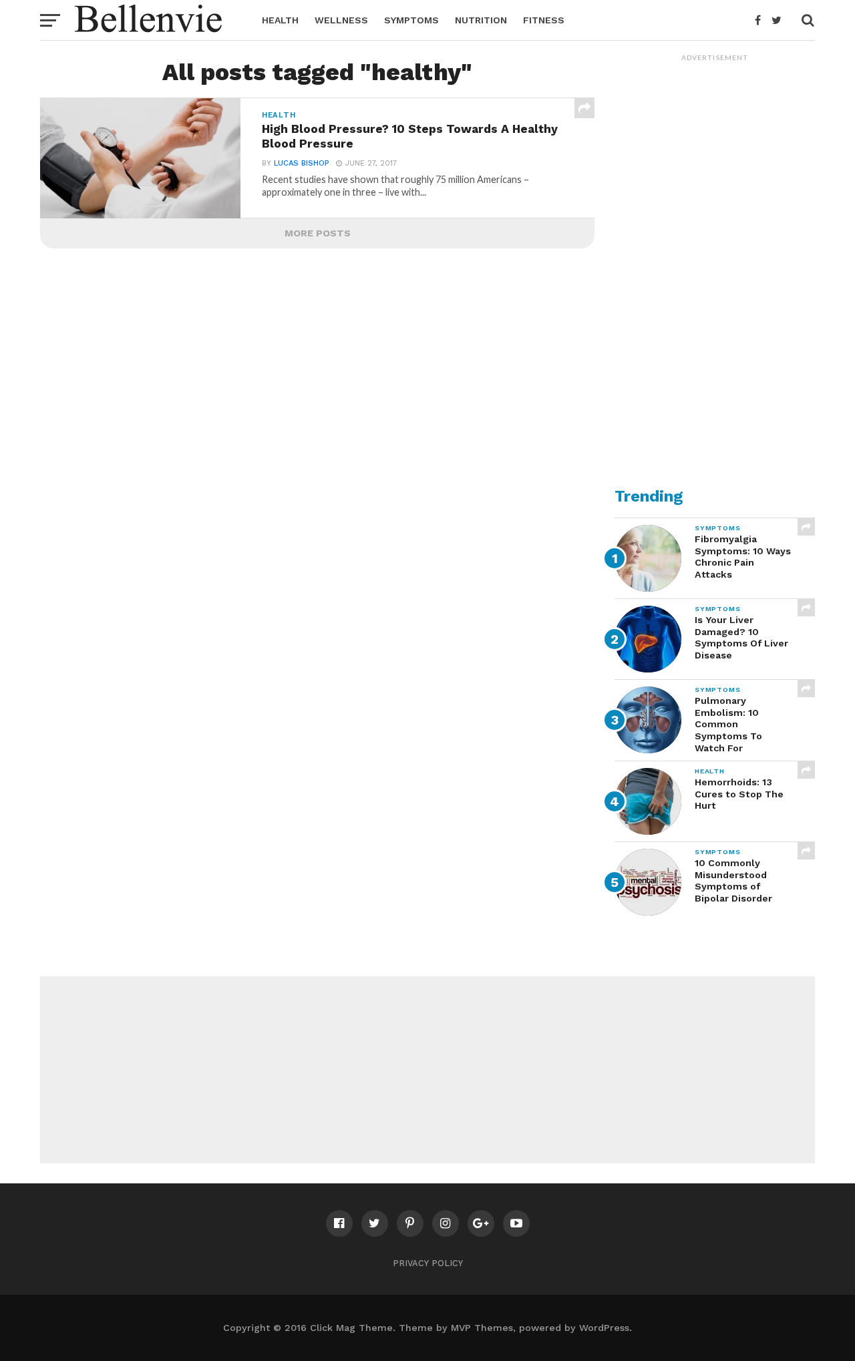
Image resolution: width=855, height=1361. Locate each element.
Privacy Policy (428, 1263)
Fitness (543, 20)
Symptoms (411, 20)
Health (280, 20)
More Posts (318, 233)
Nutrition (481, 20)
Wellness (341, 20)
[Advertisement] (715, 267)
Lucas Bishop (301, 163)
